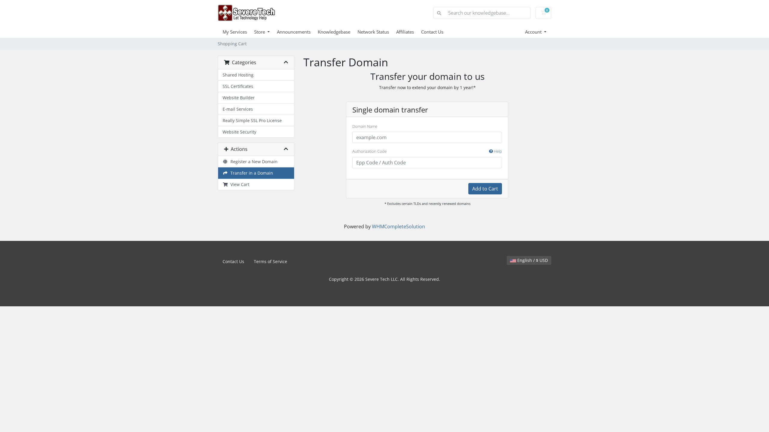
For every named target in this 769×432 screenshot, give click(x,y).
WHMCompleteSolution (398, 226)
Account (534, 32)
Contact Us (432, 32)
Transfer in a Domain (250, 173)
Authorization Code (427, 151)
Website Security (239, 132)
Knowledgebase (334, 32)
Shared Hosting (238, 75)
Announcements (294, 32)
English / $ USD (532, 260)
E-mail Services (238, 109)
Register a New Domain (253, 161)
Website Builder (239, 97)
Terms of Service (270, 261)
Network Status (373, 32)
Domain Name (364, 126)
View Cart (238, 184)
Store (260, 32)
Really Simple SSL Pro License (252, 120)
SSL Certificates (238, 86)
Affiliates (405, 32)
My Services (235, 32)
